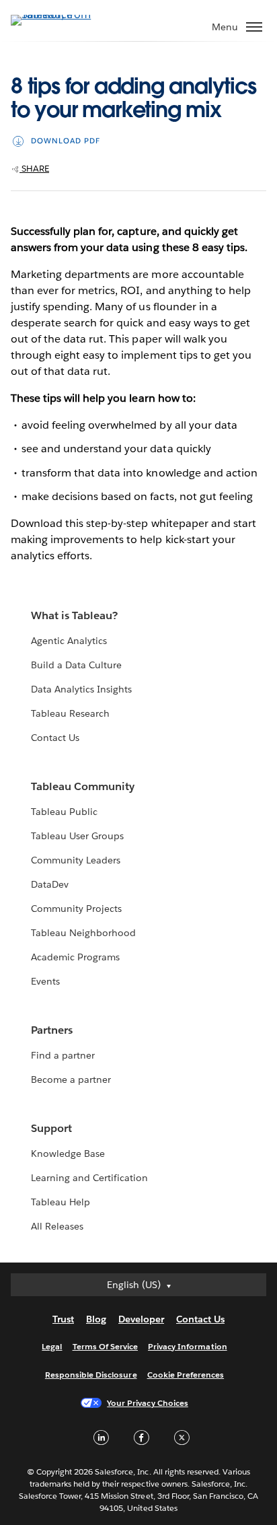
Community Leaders (75, 860)
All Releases (57, 1226)
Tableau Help (60, 1202)
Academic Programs (75, 957)
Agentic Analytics (69, 641)
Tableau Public (64, 812)
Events (45, 981)
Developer (141, 1319)
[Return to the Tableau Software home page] (58, 14)
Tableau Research (70, 713)
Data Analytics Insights (81, 689)
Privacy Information (187, 1346)
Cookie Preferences (186, 1374)
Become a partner (71, 1079)
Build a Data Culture (76, 665)
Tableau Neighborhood (83, 933)
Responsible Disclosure (91, 1374)
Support (51, 1128)
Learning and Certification (90, 1178)
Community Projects (76, 908)
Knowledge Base (68, 1153)
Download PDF (65, 141)
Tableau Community (82, 786)
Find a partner (63, 1055)
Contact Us (55, 738)
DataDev (50, 884)
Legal (52, 1346)
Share (34, 168)
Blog (96, 1319)
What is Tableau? (74, 615)
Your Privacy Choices (147, 1403)
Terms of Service (105, 1346)
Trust (63, 1319)
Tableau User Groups (77, 836)
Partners (52, 1030)
